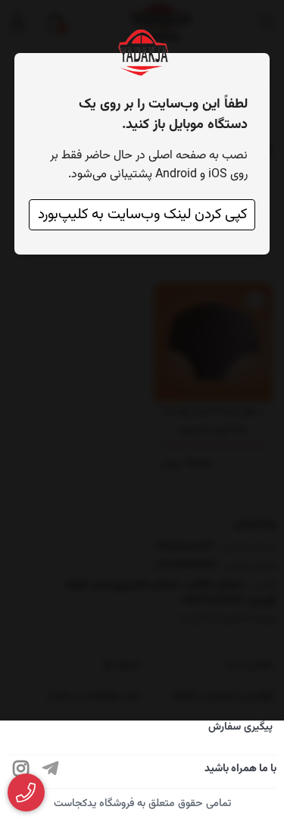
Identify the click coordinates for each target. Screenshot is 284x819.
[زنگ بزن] (26, 793)
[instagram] (21, 771)
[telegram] (50, 771)
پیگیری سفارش (240, 727)
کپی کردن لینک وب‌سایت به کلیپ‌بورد (142, 215)
